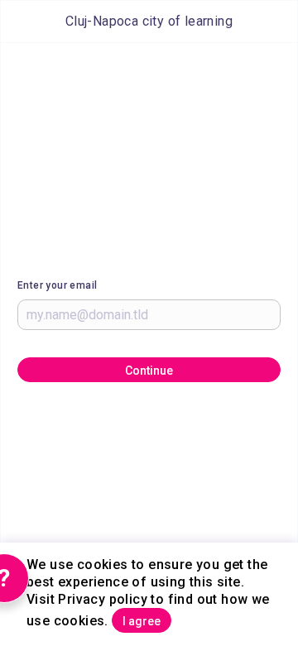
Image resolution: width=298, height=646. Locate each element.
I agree (142, 621)
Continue (149, 370)
